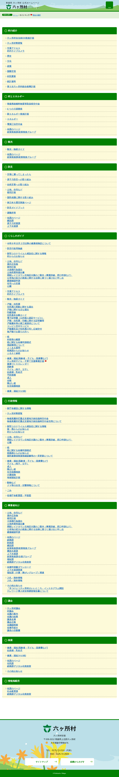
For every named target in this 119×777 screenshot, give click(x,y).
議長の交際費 (13, 630)
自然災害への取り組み (18, 184)
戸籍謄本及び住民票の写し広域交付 (24, 329)
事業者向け (14, 505)
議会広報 (11, 622)
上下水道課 (12, 226)
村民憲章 (11, 76)
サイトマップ (42, 762)
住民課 (10, 663)
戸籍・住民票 (13, 304)
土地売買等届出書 (16, 272)
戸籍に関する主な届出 (18, 309)
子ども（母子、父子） (18, 369)
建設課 (10, 220)
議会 (10, 600)
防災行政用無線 (14, 248)
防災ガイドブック (16, 207)
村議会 (10, 611)
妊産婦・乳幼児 (14, 372)
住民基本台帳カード (17, 315)
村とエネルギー (16, 96)
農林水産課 (12, 551)
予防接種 (11, 375)
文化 (9, 61)
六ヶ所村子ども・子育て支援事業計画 (25, 361)
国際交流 (11, 71)
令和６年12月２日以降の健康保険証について (29, 243)
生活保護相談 (13, 386)
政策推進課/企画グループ (19, 556)
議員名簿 (11, 619)
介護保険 (11, 474)
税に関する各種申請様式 (19, 342)
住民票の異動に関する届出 (20, 307)
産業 (9, 66)
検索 (10, 640)
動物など (11, 482)
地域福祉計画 (13, 477)
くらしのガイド (16, 235)
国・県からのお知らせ (18, 429)
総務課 (10, 540)
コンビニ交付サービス (18, 326)
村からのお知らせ (16, 256)
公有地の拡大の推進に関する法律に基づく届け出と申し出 (35, 278)
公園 (9, 286)
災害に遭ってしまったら (19, 174)
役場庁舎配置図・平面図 (19, 495)
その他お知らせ (14, 585)
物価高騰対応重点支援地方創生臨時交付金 (27, 418)
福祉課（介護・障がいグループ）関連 (25, 572)
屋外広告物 (12, 264)
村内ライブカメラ (16, 51)
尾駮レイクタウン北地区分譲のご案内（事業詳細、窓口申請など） (39, 275)
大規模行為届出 (14, 269)
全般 (9, 380)
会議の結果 (12, 616)
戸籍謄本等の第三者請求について (23, 323)
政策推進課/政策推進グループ (21, 132)
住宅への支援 (13, 283)
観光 (10, 141)
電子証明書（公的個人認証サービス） (25, 318)
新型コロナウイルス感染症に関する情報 (26, 253)
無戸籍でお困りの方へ (18, 331)
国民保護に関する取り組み (20, 197)
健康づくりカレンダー (18, 364)
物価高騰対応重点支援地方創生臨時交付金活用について (34, 421)
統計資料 (11, 81)
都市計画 (11, 192)
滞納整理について (16, 345)
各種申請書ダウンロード (19, 567)
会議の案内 (12, 614)
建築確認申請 (13, 280)
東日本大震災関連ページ (19, 202)
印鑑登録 (11, 312)
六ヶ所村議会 (13, 608)
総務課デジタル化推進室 (19, 562)
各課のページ (13, 129)
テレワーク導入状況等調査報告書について (27, 591)
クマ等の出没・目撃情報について (23, 485)
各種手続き (12, 627)
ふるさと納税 (13, 353)
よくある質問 (13, 348)
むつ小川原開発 (14, 109)
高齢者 (10, 366)
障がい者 (11, 383)
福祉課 (10, 559)
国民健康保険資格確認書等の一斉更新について (30, 456)
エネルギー (12, 119)
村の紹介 (12, 30)
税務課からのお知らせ (18, 350)
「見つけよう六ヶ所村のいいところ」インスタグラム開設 (35, 588)
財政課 (10, 542)
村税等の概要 (13, 339)
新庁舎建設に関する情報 (19, 408)
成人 (9, 377)
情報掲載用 (14, 681)
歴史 (9, 56)
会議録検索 (12, 625)
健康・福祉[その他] (16, 391)
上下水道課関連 (14, 570)
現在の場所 (37, 15)
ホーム (15, 15)
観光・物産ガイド (16, 149)
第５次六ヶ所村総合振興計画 (21, 86)
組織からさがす (77, 762)
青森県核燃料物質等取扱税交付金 (23, 104)
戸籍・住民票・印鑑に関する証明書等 (25, 320)
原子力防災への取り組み (19, 179)
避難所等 (11, 212)
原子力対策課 (13, 223)
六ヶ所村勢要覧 (14, 43)
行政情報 (12, 401)
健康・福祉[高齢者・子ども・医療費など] (27, 358)
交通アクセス (13, 48)
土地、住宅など (14, 189)
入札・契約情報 (14, 577)
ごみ (9, 490)
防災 (10, 166)
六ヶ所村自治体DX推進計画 (20, 38)
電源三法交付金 (14, 124)
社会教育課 (12, 691)
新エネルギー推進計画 (18, 114)
